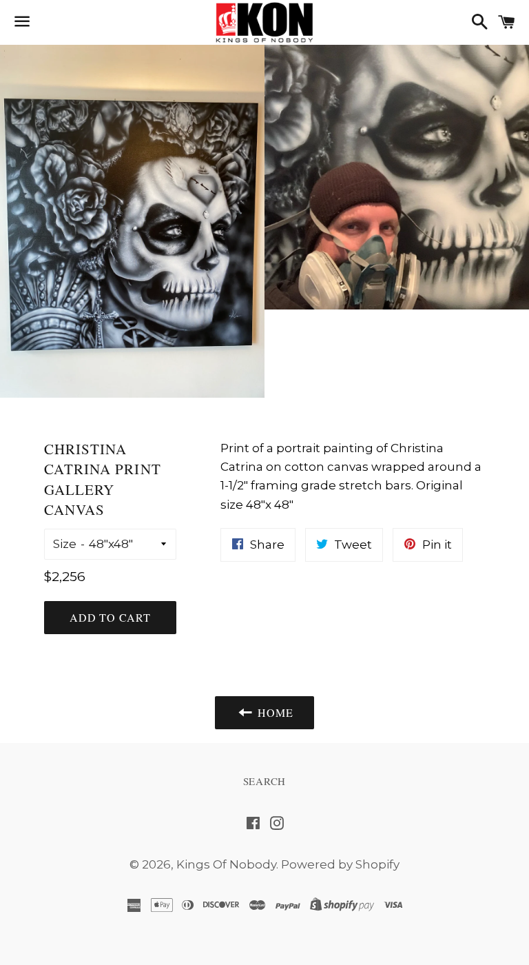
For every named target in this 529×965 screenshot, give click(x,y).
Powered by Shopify (340, 864)
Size (64, 544)
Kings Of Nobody (226, 864)
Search (265, 781)
